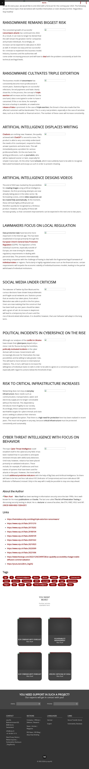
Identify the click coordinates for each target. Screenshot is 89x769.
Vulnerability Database (75, 724)
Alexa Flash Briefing (33, 735)
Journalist (46, 581)
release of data (9, 107)
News (28, 726)
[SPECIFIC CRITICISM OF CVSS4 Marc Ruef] (60, 649)
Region (6, 585)
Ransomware (72, 581)
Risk (14, 585)
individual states (9, 262)
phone (49, 704)
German (49, 720)
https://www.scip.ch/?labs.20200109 (21, 536)
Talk (29, 585)
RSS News (30, 732)
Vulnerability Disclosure (13, 742)
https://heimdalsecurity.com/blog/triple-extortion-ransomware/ (33, 519)
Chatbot (54, 577)
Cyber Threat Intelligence (21, 449)
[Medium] (44, 757)
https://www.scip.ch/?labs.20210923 (21, 544)
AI (11, 577)
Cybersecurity (75, 577)
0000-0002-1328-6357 (14, 505)
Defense (29, 722)
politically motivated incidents (15, 349)
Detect (6, 581)
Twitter (53, 585)
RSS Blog (37, 732)
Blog (44, 3)
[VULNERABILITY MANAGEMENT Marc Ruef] (60, 614)
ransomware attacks (11, 33)
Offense (37, 720)
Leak (54, 581)
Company (30, 720)
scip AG (49, 761)
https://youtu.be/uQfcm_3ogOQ (20, 564)
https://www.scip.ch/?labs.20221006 (21, 552)
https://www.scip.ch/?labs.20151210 (21, 523)
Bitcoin (45, 577)
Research (36, 722)
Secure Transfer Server (75, 720)
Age (5, 577)
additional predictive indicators (22, 475)
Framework (26, 581)
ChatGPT (17, 137)
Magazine (30, 729)
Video (70, 585)
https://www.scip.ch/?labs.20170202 (21, 527)
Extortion (16, 581)
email (13, 704)
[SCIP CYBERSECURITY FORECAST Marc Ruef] (29, 614)
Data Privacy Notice (12, 737)
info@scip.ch (10, 731)
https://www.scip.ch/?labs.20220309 (21, 548)
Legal (62, 581)
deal (44, 56)
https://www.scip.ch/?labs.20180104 (21, 531)
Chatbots (6, 134)
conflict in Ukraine (34, 340)
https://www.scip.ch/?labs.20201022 (21, 540)
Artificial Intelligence (22, 577)
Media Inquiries (11, 740)
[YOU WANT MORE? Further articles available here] (44, 594)
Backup (36, 577)
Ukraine (61, 585)
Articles (34, 726)
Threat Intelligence (40, 585)
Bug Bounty (11, 744)
